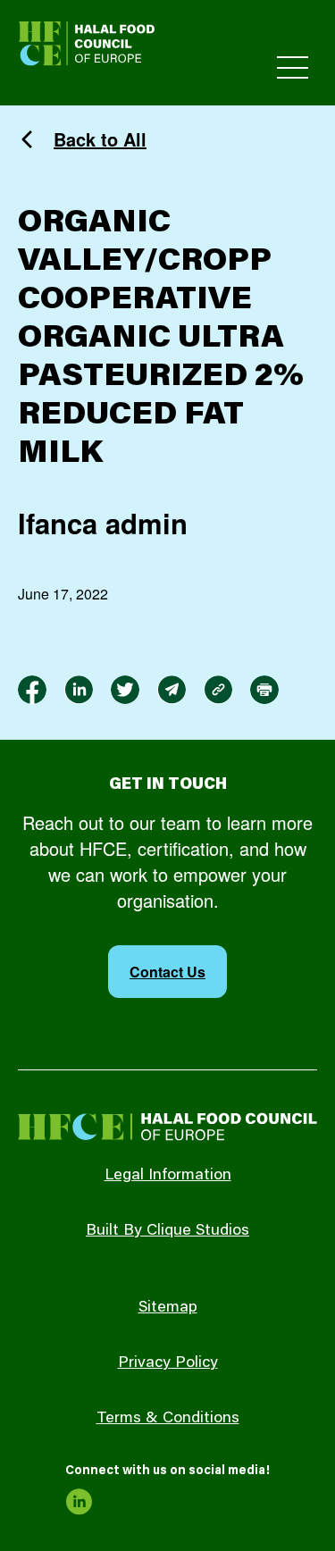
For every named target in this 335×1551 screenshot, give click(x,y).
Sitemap (167, 1308)
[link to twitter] (125, 689)
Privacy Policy (168, 1363)
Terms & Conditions (167, 1419)
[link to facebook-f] (32, 689)
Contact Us (167, 971)
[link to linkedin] (78, 689)
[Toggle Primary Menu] (292, 67)
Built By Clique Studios (167, 1231)
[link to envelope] (171, 689)
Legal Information (168, 1176)
